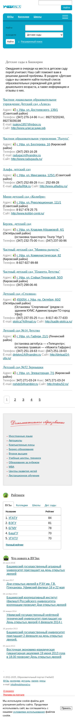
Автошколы (15, 440)
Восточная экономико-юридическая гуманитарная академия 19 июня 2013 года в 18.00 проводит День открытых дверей (36, 653)
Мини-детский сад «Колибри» (24, 196)
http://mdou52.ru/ (57, 384)
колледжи (15, 681)
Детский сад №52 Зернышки (23, 367)
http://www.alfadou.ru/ (53, 186)
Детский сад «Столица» (19, 293)
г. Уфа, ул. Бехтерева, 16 (33, 144)
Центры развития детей (23, 471)
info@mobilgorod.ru (20, 684)
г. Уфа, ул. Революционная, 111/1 (39, 202)
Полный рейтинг (14, 545)
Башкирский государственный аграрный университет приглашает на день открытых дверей (36, 570)
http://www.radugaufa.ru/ (26, 159)
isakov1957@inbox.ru (27, 124)
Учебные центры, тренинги (25, 457)
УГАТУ (13, 517)
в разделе (11, 35)
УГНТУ (13, 538)
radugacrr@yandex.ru (27, 155)
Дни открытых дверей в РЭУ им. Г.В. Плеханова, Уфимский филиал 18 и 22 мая (36, 585)
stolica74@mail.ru (24, 321)
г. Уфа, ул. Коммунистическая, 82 (39, 255)
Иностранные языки (21, 436)
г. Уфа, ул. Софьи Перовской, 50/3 (40, 277)
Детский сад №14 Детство (21, 330)
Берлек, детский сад (17, 223)
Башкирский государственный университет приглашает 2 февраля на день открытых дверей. (36, 636)
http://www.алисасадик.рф (28, 128)
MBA (11, 466)
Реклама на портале (13, 695)
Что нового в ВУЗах (25, 558)
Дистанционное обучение (24, 475)
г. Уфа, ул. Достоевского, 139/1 (37, 109)
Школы (38, 17)
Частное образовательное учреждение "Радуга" (36, 138)
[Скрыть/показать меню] (65, 16)
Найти (9, 27)
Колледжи (23, 17)
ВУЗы (10, 17)
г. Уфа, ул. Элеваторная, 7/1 (35, 373)
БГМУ (12, 528)
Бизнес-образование (21, 449)
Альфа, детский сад (17, 169)
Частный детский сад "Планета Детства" (31, 271)
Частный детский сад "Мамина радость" (31, 249)
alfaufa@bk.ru (22, 186)
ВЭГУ (12, 523)
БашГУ (13, 533)
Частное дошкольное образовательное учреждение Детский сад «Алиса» (29, 101)
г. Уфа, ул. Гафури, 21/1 (32, 336)
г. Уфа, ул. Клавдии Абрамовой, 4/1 (40, 229)
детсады (25, 681)
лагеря (34, 681)
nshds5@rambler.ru (25, 384)
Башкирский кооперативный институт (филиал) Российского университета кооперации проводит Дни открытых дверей (36, 601)
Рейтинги (17, 495)
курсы (43, 681)
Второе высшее (18, 453)
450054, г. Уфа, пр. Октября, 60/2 (39, 299)
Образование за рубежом (24, 462)
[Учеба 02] (12, 7)
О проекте (8, 691)
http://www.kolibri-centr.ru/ (27, 213)
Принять (66, 708)
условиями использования (29, 711)
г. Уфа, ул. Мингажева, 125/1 (36, 175)
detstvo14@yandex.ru (27, 354)
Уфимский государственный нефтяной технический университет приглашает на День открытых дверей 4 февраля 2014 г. (34, 618)
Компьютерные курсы (22, 444)
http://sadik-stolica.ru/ (58, 321)
